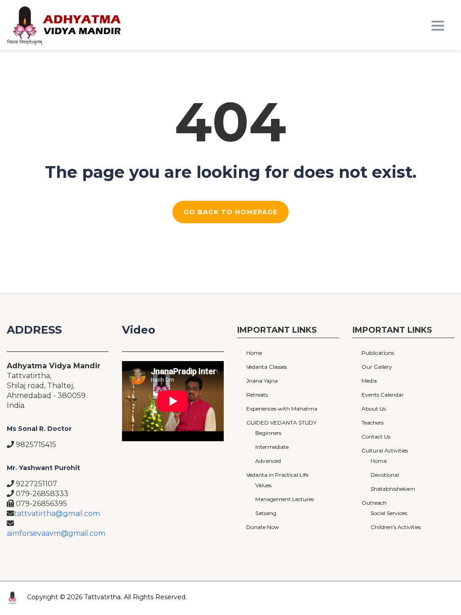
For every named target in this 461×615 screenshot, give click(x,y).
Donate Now (262, 527)
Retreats (257, 394)
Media (369, 380)
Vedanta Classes (266, 366)
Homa (379, 460)
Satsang (265, 513)
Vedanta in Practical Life (277, 474)
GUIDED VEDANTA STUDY (281, 422)
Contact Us (376, 436)
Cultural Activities (385, 450)
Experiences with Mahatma (281, 408)
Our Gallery (377, 366)
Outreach (374, 502)
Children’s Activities (396, 527)
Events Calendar (383, 394)
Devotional (385, 474)
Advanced (268, 460)
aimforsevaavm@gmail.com (56, 533)
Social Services (389, 513)
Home (254, 352)
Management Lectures (284, 499)
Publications (378, 352)
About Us (374, 408)
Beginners (268, 433)
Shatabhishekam (393, 488)
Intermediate (272, 446)
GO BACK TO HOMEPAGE (230, 212)
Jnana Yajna (262, 380)
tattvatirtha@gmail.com (57, 513)
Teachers (373, 422)
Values (263, 485)
